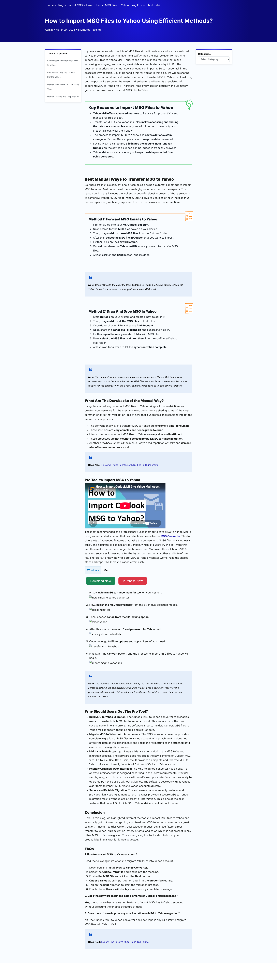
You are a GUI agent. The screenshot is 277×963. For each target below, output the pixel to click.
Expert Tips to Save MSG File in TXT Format (125, 941)
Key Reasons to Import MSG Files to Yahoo (62, 62)
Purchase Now (133, 581)
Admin (49, 29)
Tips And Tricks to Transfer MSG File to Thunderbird (129, 464)
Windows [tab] (93, 570)
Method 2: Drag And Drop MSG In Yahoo (63, 98)
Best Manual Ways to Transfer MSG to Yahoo (61, 74)
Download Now (100, 581)
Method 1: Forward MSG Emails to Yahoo (63, 86)
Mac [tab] (106, 570)
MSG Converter (170, 536)
